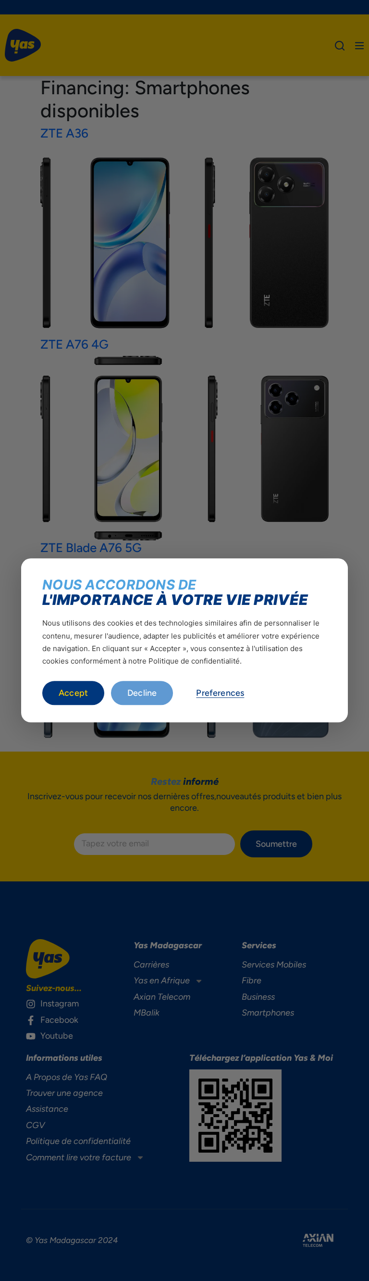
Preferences (220, 693)
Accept (73, 693)
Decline (142, 693)
